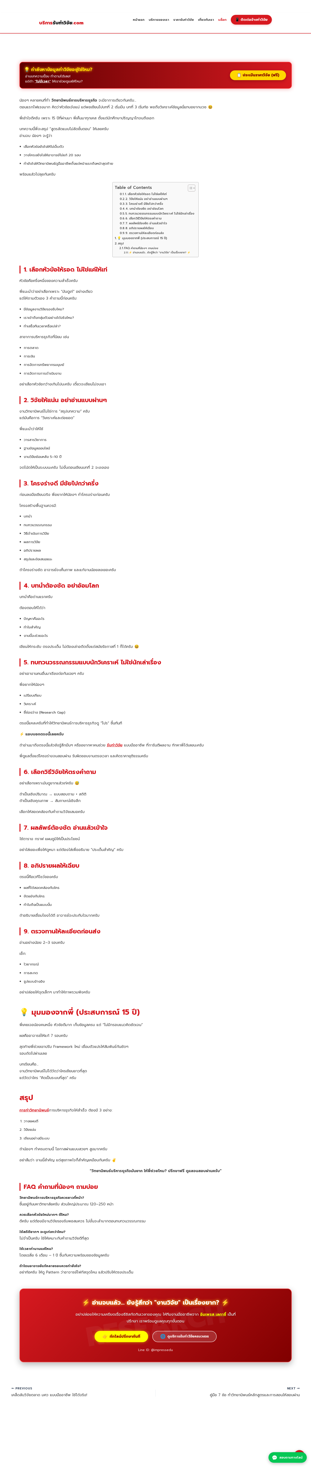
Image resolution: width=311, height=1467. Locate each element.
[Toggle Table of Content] (189, 188)
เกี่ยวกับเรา (206, 19)
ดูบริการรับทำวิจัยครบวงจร (184, 1336)
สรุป (121, 243)
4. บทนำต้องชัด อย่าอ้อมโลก (145, 208)
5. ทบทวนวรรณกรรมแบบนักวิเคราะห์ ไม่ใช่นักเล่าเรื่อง (159, 213)
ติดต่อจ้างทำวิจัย (251, 19)
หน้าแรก (138, 19)
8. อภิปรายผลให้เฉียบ (139, 228)
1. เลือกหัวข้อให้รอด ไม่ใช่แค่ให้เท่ (146, 194)
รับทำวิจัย (61, 23)
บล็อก (222, 19)
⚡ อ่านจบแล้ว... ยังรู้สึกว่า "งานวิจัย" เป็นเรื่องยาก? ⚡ (159, 252)
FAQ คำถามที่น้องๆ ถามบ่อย (141, 248)
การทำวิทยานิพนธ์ (34, 1110)
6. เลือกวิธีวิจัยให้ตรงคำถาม (143, 218)
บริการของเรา (159, 19)
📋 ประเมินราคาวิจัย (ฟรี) (258, 75)
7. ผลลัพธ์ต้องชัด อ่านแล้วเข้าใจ (146, 223)
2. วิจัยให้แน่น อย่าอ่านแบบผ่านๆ (146, 199)
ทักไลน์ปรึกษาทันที (121, 1336)
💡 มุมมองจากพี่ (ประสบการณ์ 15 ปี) (142, 238)
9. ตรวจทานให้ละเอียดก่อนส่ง (144, 233)
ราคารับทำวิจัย (183, 19)
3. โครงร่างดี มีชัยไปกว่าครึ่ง (144, 204)
